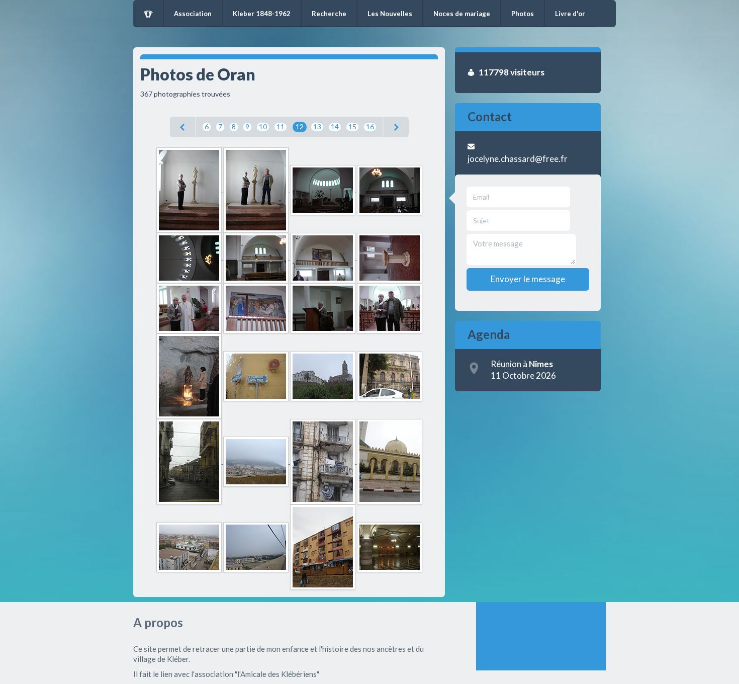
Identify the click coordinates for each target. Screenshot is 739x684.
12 (300, 126)
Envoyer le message (528, 279)
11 (280, 126)
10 (263, 126)
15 (352, 126)
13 (317, 126)
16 (370, 126)
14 (335, 126)
